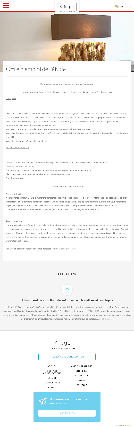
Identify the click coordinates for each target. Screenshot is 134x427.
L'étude (52, 378)
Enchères (82, 371)
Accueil (52, 366)
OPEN (6, 5)
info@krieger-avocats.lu (61, 174)
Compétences (52, 383)
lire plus (105, 319)
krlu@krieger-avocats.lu (64, 249)
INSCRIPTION (67, 413)
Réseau (52, 387)
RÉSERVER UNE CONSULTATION (67, 357)
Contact (81, 385)
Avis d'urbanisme (81, 366)
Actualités (82, 376)
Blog (82, 380)
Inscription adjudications (52, 372)
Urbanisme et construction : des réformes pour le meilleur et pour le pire (67, 300)
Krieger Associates (67, 343)
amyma (127, 425)
